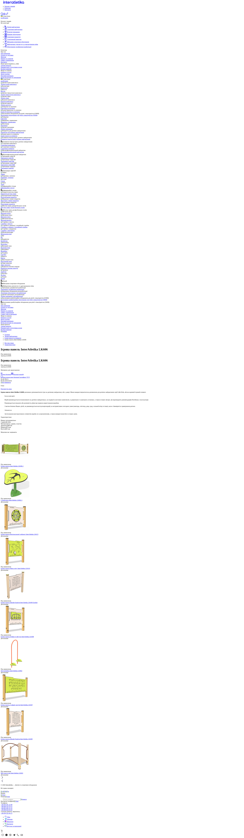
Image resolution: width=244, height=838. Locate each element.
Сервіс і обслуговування (9, 314)
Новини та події (6, 72)
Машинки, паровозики (8, 122)
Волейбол (4, 251)
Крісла (3, 258)
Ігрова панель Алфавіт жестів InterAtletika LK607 (17, 705)
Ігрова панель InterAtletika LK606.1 (12, 466)
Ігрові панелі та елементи (9, 136)
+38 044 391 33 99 (6, 805)
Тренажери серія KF (7, 168)
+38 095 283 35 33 (6, 808)
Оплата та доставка (7, 55)
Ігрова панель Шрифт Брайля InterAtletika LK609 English (19, 602)
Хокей (3, 278)
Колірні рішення (6, 69)
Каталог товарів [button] (10, 6)
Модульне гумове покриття (10, 200)
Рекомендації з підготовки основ (11, 67)
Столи (3, 181)
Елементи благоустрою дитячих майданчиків (15, 139)
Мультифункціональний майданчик (12, 152)
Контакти (8, 10)
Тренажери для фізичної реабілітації (12, 289)
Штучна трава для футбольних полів (13, 207)
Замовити (8, 382)
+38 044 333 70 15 (6, 806)
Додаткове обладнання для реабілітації (13, 293)
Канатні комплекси (7, 101)
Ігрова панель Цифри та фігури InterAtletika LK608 (17, 637)
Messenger (9, 821)
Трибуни (3, 272)
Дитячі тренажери (6, 129)
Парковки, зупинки (7, 177)
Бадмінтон (4, 241)
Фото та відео (5, 74)
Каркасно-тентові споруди (9, 268)
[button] (4, 14)
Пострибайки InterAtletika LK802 (11, 671)
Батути (3, 91)
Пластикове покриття (8, 204)
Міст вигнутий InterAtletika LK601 (12, 773)
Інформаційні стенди (7, 188)
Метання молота (6, 220)
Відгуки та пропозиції (13, 826)
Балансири (4, 88)
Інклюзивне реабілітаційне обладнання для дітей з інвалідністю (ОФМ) (24, 300)
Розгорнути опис (6, 389)
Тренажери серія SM (7, 161)
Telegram (9, 819)
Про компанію (5, 53)
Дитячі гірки (5, 98)
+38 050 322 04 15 (6, 813)
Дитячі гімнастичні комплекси (11, 94)
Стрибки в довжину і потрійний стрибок (14, 227)
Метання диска (6, 213)
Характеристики (10, 345)
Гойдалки (4, 118)
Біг (2, 237)
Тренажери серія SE (7, 158)
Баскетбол (4, 244)
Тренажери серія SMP (8, 165)
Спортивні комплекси (8, 145)
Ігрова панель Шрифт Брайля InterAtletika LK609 (17, 739)
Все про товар (9, 343)
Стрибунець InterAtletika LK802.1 (11, 500)
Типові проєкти (6, 65)
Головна (7, 334)
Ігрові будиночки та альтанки (10, 112)
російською (4, 18)
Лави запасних (5, 265)
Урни (2, 184)
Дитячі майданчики (11, 336)
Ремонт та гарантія (7, 58)
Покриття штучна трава (8, 194)
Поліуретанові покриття (8, 197)
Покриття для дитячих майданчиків (12, 132)
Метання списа (6, 217)
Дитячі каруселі (6, 105)
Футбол (3, 275)
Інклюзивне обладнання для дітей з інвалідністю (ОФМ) (19, 115)
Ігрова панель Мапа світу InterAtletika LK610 (15, 568)
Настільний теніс (6, 261)
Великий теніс (5, 248)
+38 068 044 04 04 (6, 810)
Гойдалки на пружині (8, 108)
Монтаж (3, 57)
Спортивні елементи (7, 148)
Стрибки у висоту (6, 224)
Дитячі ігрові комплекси (9, 84)
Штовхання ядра (6, 234)
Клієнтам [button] (8, 8)
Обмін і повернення (7, 60)
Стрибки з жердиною (8, 230)
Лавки (3, 174)
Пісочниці (4, 125)
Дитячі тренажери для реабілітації (12, 296)
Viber (8, 817)
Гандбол (3, 254)
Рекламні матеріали (7, 76)
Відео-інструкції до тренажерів (11, 77)
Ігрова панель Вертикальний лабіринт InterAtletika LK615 (19, 534)
